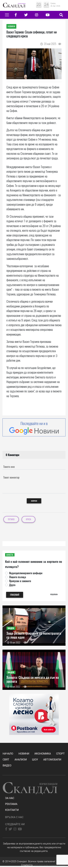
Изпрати (34, 501)
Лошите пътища (17, 577)
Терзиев (11, 519)
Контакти (12, 810)
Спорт (60, 753)
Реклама (11, 804)
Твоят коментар (11, 477)
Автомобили (52, 759)
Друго (12, 585)
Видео (7, 765)
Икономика (42, 753)
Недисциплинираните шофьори (25, 573)
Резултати (54, 594)
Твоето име (9, 467)
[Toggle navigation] (6, 15)
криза (28, 519)
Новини (23, 753)
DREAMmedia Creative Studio (50, 865)
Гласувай (14, 594)
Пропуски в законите (20, 581)
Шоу (35, 759)
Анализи (21, 759)
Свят (6, 759)
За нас (9, 798)
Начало (8, 753)
